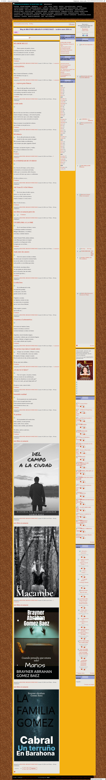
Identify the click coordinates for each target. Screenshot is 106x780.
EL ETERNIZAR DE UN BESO (25, 161)
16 (85, 453)
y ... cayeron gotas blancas (22, 83)
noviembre (62, 100)
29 (85, 428)
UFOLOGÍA (82, 456)
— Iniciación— (83, 553)
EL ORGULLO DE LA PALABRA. (83, 633)
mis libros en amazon (21, 441)
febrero (62, 114)
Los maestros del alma (65, 48)
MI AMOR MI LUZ (21, 43)
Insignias (58, 777)
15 (85, 467)
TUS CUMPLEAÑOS (83, 642)
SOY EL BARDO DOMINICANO (64, 67)
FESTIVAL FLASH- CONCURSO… (84, 463)
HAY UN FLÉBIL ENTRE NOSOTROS (83, 653)
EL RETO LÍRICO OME (85, 507)
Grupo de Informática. (85, 437)
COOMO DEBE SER (92, 253)
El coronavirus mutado (65, 65)
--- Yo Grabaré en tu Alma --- (83, 622)
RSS (14, 772)
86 (82, 413)
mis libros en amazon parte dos (24, 212)
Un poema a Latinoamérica (23, 319)
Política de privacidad (77, 777)
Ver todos (92, 345)
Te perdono (17, 414)
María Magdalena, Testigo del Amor (67, 44)
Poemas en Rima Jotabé (85, 450)
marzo (61, 95)
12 (85, 504)
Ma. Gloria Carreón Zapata (84, 636)
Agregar (72, 24)
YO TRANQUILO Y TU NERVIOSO (65, 76)
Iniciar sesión (83, 1)
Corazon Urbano (83, 403)
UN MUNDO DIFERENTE (83, 664)
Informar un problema (66, 777)
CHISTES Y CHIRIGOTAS (86, 528)
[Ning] (3, 1)
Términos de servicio (88, 777)
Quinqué (62, 72)
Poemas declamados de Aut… (86, 443)
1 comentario (56, 63)
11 (85, 474)
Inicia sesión (85, 30)
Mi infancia (18, 134)
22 (85, 413)
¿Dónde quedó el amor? (65, 47)
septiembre (62, 103)
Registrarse (76, 1)
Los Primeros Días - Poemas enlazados (83, 602)
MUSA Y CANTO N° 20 (85, 514)
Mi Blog (31, 23)
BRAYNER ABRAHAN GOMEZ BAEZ (29, 63)
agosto (61, 87)
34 (82, 434)
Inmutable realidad (20, 394)
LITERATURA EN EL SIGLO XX (86, 478)
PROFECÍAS (83, 493)
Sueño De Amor (83, 592)
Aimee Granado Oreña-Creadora (30, 777)
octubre (62, 102)
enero (61, 115)
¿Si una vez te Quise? (21, 370)
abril (61, 93)
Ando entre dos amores (21, 252)
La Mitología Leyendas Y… (86, 418)
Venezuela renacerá (64, 51)
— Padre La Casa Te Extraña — (83, 563)
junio (61, 90)
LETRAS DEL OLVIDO (65, 42)
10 (85, 482)
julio (61, 89)
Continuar (16, 61)
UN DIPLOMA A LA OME (23, 222)
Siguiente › (33, 768)
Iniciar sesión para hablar (96, 779)
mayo (61, 92)
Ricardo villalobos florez (84, 645)
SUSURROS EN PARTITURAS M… (87, 500)
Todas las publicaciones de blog (21, 23)
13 (82, 428)
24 (85, 510)
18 (85, 434)
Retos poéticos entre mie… (86, 485)
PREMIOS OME (83, 431)
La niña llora (18, 282)
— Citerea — (83, 572)
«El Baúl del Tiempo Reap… (86, 410)
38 (85, 517)
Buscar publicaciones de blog (30, 38)
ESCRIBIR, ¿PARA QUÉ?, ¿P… (87, 471)
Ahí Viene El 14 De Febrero (23, 187)
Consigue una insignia (89, 684)
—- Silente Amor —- (83, 612)
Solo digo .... (90, 248)
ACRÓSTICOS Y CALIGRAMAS (83, 521)
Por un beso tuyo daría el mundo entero (27, 349)
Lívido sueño (18, 103)
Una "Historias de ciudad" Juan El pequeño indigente (67, 70)
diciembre (62, 99)
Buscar (104, 1)
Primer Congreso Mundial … (86, 535)
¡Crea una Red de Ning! (13, 1)
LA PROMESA (90, 119)
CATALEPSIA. (19, 66)
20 (85, 525)
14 (82, 421)
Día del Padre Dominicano (66, 50)
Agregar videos (81, 673)
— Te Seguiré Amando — (83, 583)
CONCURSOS (83, 424)
